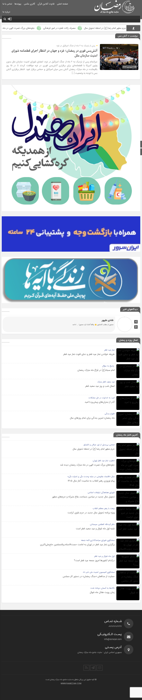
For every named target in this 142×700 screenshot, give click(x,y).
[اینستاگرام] (100, 668)
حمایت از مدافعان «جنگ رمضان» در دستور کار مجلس (89, 576)
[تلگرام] (93, 668)
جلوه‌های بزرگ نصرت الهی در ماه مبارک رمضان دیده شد (87, 465)
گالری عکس (29, 4)
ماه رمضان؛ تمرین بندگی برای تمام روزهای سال (92, 418)
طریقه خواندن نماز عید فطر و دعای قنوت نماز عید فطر (89, 354)
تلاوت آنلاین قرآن (46, 4)
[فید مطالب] (86, 668)
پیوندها (18, 4)
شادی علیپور (107, 320)
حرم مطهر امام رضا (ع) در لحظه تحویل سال (94, 449)
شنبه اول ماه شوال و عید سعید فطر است (95, 528)
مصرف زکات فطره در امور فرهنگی (77, 28)
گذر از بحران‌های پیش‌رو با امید (100, 402)
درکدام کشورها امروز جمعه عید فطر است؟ (94, 560)
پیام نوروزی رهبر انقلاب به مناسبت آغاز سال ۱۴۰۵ (91, 481)
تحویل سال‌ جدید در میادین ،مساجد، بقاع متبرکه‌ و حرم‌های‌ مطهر (83, 497)
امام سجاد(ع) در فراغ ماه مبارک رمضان (96, 370)
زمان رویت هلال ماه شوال (102, 592)
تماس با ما (7, 4)
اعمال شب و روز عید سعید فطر (100, 386)
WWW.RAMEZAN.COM (71, 683)
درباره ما (6, 12)
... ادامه (75, 324)
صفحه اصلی (62, 4)
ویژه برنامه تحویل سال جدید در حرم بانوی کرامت (91, 513)
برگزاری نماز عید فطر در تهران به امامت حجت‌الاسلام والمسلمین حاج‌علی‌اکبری (77, 544)
